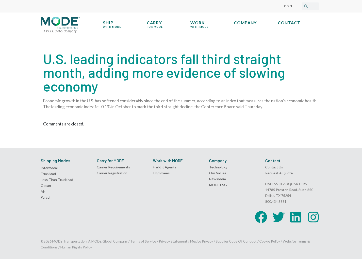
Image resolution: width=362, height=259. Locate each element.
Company (245, 22)
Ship (112, 24)
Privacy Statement (173, 241)
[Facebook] (261, 217)
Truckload (48, 174)
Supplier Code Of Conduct (236, 241)
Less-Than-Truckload (57, 179)
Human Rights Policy (76, 247)
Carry (155, 24)
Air (43, 191)
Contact (289, 22)
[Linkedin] (296, 217)
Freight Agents (164, 167)
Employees (161, 173)
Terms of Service (143, 241)
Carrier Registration (112, 173)
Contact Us (274, 167)
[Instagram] (313, 217)
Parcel (45, 197)
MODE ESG (218, 185)
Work (199, 24)
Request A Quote (279, 173)
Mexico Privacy (201, 241)
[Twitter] (278, 217)
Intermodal (49, 168)
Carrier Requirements (113, 167)
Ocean (46, 185)
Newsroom (217, 179)
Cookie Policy (269, 241)
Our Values (217, 173)
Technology (218, 167)
